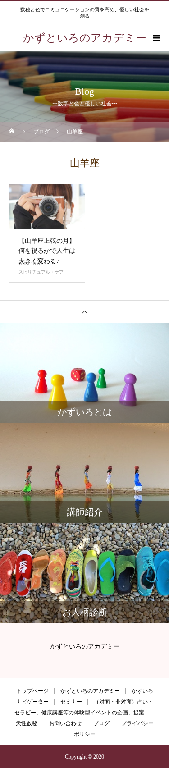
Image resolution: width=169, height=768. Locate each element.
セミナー (71, 702)
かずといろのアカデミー (90, 691)
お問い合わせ (65, 723)
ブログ (101, 723)
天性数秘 (26, 723)
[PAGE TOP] (84, 311)
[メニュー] (155, 37)
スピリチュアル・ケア (41, 272)
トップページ (32, 691)
